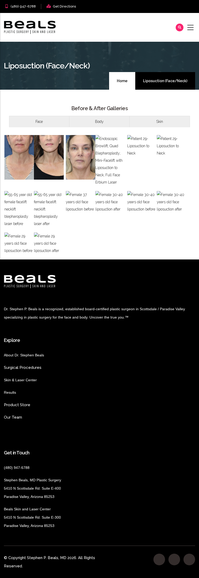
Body (99, 121)
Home (122, 81)
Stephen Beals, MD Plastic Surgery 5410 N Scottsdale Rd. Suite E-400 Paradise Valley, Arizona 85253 (32, 488)
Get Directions (64, 6)
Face (39, 121)
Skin (159, 121)
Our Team (13, 417)
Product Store (31, 405)
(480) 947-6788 (23, 6)
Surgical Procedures (22, 367)
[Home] (30, 27)
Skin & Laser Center (20, 380)
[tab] (39, 121)
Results (18, 392)
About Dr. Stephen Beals (28, 355)
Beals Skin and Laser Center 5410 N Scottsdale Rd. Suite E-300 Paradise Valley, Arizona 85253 (32, 517)
